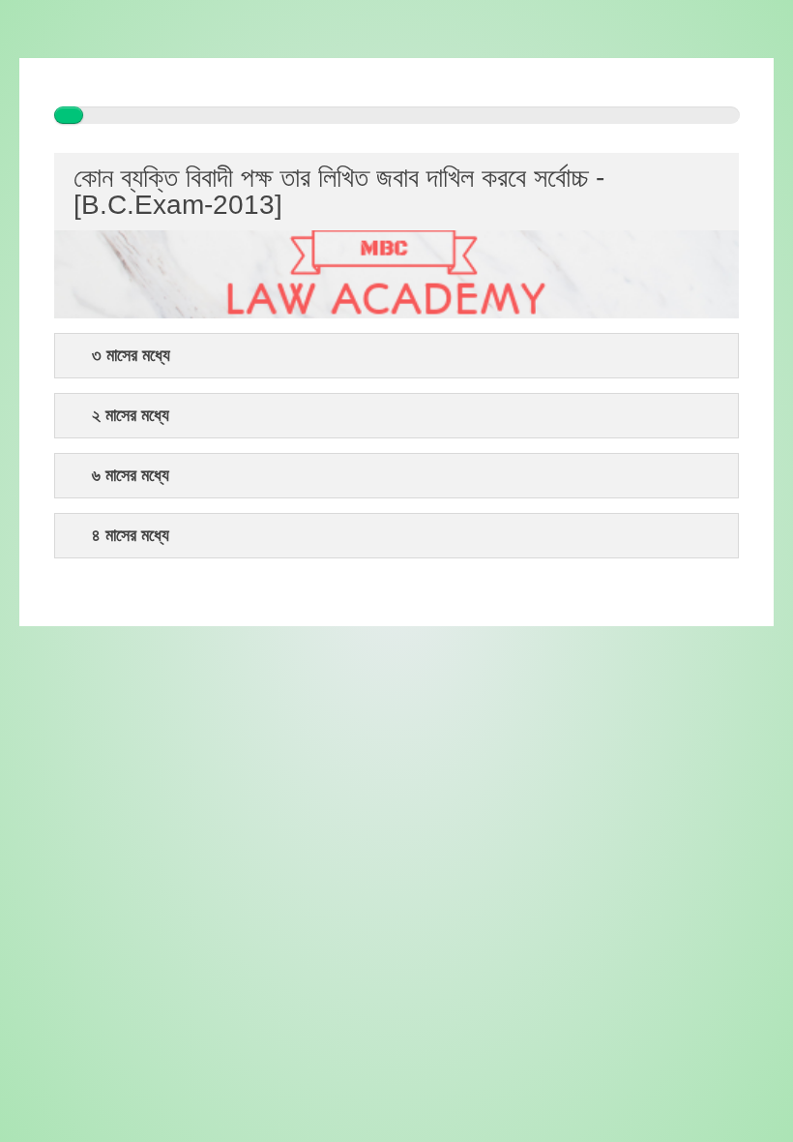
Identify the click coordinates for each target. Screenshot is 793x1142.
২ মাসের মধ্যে (130, 415)
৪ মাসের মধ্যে (130, 535)
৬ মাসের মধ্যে (130, 475)
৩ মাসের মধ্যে (131, 355)
